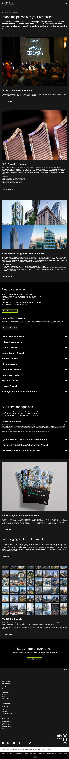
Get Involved (5, 12)
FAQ (3, 688)
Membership (5, 706)
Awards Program (14, 12)
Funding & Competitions (7, 713)
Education (4, 711)
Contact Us (4, 686)
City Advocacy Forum (7, 700)
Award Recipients (6, 698)
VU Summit (4, 725)
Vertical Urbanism (6, 681)
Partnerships (5, 709)
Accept (34, 757)
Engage (3, 723)
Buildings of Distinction (7, 715)
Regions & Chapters (7, 683)
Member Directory (6, 708)
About (3, 679)
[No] (67, 755)
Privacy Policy (49, 749)
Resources (5, 692)
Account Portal (5, 721)
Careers (4, 685)
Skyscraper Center (6, 694)
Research (4, 696)
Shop (3, 728)
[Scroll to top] (65, 671)
